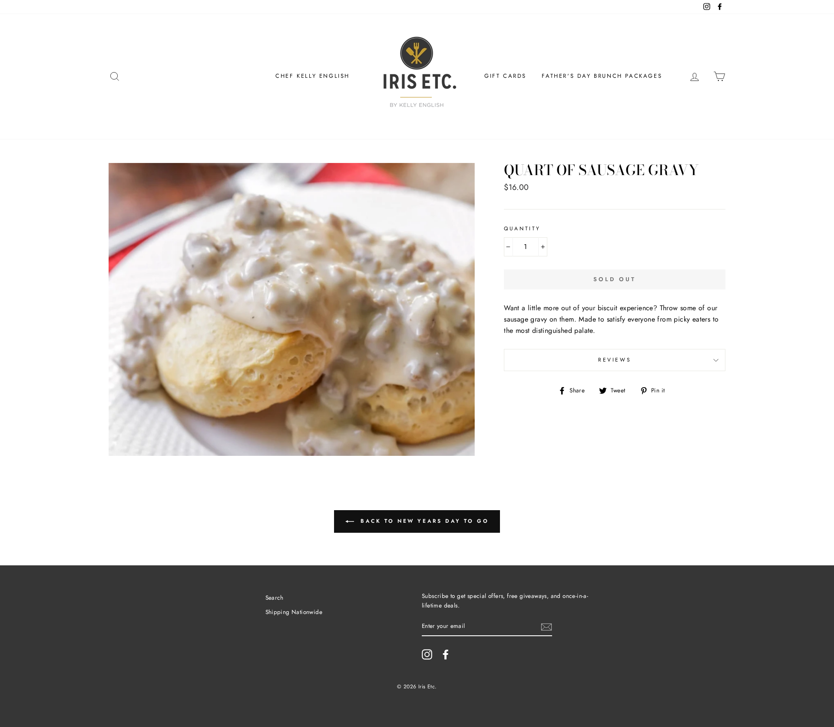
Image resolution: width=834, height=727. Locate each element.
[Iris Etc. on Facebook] (445, 654)
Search (274, 597)
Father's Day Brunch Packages (602, 76)
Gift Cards (505, 76)
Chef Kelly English (312, 76)
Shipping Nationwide (294, 611)
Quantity (522, 228)
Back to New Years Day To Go (423, 521)
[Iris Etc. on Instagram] (427, 654)
